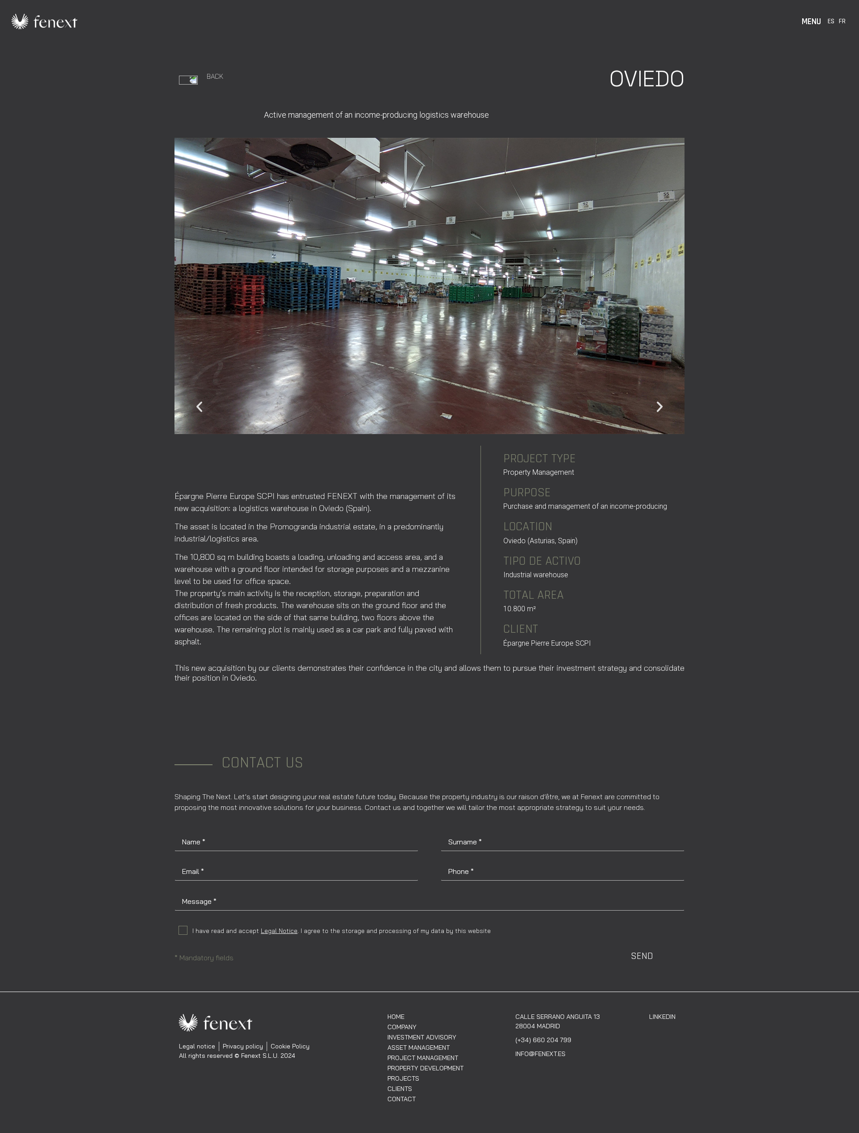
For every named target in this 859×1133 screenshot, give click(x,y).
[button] (199, 406)
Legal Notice (279, 931)
